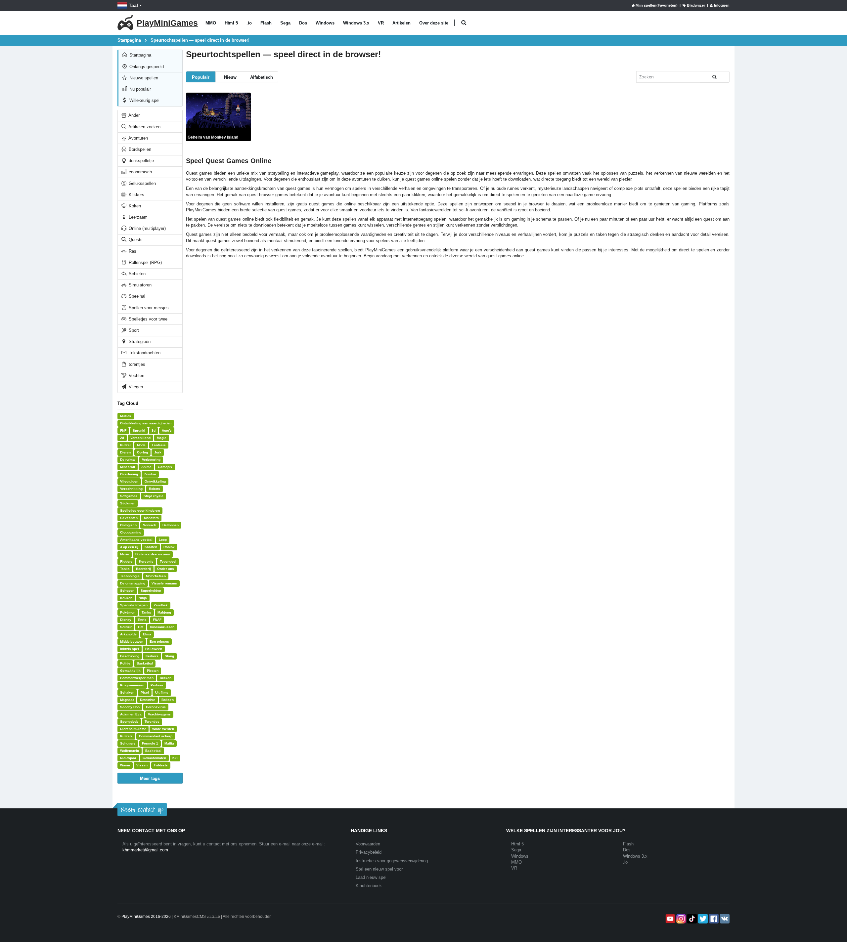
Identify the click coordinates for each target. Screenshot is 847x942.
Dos (303, 23)
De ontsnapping (132, 583)
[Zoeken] (715, 77)
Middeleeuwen (131, 641)
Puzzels (126, 736)
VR (381, 23)
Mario (124, 554)
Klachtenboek (369, 885)
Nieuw (230, 77)
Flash (266, 23)
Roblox (169, 547)
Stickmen (127, 503)
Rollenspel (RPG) (144, 262)
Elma (147, 634)
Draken (165, 678)
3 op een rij (129, 547)
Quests (135, 239)
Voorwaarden (368, 843)
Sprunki (139, 430)
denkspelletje (140, 160)
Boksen (167, 700)
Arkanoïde (128, 634)
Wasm (125, 765)
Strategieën (139, 341)
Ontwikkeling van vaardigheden (145, 423)
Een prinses (159, 641)
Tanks (125, 569)
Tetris (142, 619)
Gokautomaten (154, 758)
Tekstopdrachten (143, 352)
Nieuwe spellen (143, 77)
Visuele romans (164, 583)
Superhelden (151, 590)
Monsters (151, 518)
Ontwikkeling (155, 481)
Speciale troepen (134, 605)
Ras (131, 251)
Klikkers (135, 194)
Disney (125, 619)
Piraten (152, 670)
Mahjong (164, 612)
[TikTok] (691, 918)
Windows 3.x (356, 23)
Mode (141, 445)
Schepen (127, 590)
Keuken (126, 598)
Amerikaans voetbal (136, 539)
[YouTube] (669, 918)
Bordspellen (139, 149)
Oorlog (142, 452)
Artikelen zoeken (143, 126)
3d (154, 430)
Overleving (129, 474)
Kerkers (152, 656)
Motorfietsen (156, 576)
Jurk (157, 452)
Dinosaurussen (162, 627)
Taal (133, 5)
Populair (200, 77)
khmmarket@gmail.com (145, 849)
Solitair (126, 627)
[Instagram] (680, 918)
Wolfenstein (129, 750)
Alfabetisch (261, 77)
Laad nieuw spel (371, 877)
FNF (123, 430)
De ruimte (128, 459)
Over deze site (433, 23)
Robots (154, 489)
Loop (163, 539)
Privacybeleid (368, 852)
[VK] (724, 918)
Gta (141, 627)
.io (249, 23)
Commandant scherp (155, 736)
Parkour (157, 685)
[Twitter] (702, 918)
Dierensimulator (133, 729)
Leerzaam (137, 217)
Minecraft (127, 467)
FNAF (157, 619)
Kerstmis (146, 561)
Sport (133, 330)
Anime (146, 467)
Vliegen (135, 386)
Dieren (125, 452)
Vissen (142, 765)
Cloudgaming (130, 532)
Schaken (127, 692)
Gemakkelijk (130, 670)
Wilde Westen (163, 729)
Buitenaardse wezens (152, 554)
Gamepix (165, 467)
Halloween (153, 649)
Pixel (145, 692)
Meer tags (150, 778)
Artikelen (401, 23)
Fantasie (159, 445)
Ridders (126, 561)
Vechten (135, 375)
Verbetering (151, 459)
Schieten (136, 273)
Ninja (143, 598)
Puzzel (125, 445)
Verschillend (140, 438)
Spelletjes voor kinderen (140, 510)
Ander (133, 115)
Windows (325, 23)
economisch (139, 171)
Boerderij (143, 569)
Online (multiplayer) (146, 228)
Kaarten (151, 547)
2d (122, 438)
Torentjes (152, 721)
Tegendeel (168, 561)
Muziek (125, 416)
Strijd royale (153, 496)
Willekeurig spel (143, 100)
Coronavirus (156, 707)
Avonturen (137, 138)
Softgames (128, 496)
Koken (134, 205)
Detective (147, 700)
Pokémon (127, 612)
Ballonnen (170, 525)
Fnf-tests (161, 765)
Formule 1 (150, 743)
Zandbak (161, 605)
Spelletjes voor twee (147, 319)
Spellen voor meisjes (148, 307)
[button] (464, 23)
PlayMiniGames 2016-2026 (146, 916)
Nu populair (139, 89)
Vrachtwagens (159, 714)
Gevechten (129, 518)
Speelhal (136, 296)
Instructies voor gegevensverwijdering (392, 860)
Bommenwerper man (137, 678)
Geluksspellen (141, 183)
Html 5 (231, 23)
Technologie (130, 576)
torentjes (136, 364)
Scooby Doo (130, 707)
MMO (210, 23)
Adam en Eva (131, 714)
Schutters (128, 743)
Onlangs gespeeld (146, 66)
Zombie (150, 474)
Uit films (161, 692)
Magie (161, 438)
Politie (125, 663)
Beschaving (129, 656)
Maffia (169, 743)
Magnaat (127, 700)
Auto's (167, 430)
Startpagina (139, 55)
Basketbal (145, 663)
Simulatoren (139, 284)
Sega (285, 23)
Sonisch (149, 525)
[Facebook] (713, 918)
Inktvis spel (129, 649)
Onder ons (165, 569)
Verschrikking (131, 489)
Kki (175, 758)
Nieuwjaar (128, 758)
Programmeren (132, 685)
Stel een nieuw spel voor (379, 869)
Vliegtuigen (129, 481)
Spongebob (129, 721)
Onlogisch (128, 525)
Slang (169, 656)
